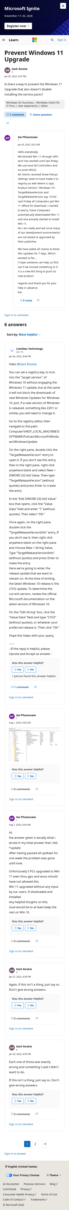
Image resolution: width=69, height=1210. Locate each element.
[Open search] (52, 40)
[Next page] (45, 1144)
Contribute (9, 1189)
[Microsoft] (34, 39)
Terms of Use (49, 1194)
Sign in (61, 40)
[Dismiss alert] (63, 6)
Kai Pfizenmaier (28, 137)
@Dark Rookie (27, 364)
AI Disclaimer (11, 1184)
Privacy (25, 1189)
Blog (52, 1184)
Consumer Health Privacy (18, 1194)
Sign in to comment (16, 315)
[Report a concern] (7, 123)
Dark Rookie (19, 69)
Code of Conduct (13, 1199)
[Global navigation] (3, 40)
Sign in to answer (15, 1153)
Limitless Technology (29, 348)
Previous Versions (34, 1184)
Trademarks (38, 1199)
